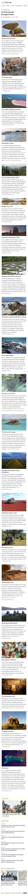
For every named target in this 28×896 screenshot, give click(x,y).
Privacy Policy (8, 893)
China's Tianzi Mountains (19, 182)
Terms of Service (19, 893)
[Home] (6, 3)
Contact (13, 893)
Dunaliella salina (17, 119)
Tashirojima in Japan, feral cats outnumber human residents (12, 81)
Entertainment (18, 5)
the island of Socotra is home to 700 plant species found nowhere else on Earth (13, 42)
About (2, 893)
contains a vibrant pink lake (12, 114)
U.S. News (3, 5)
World (7, 5)
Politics (12, 5)
